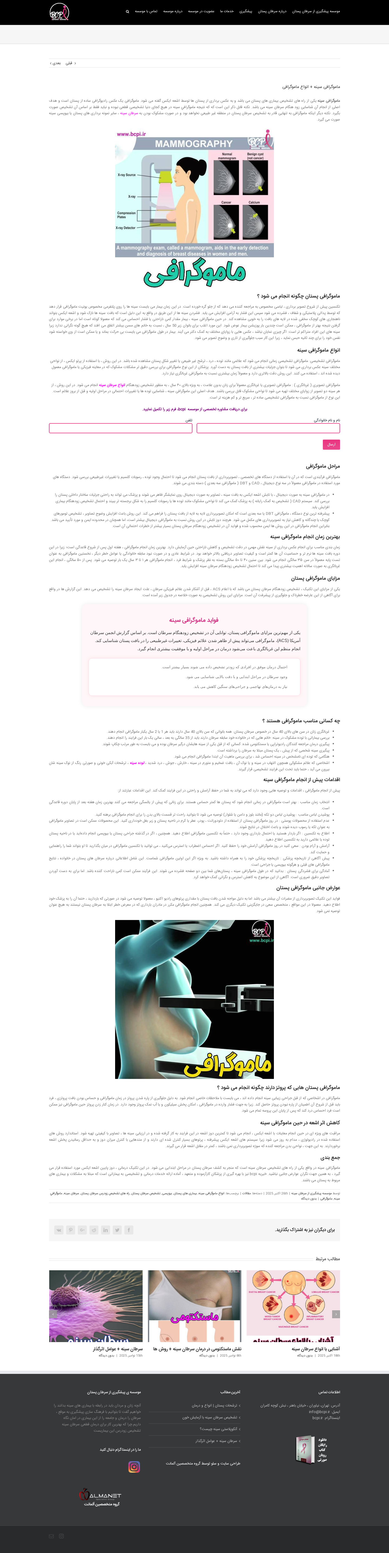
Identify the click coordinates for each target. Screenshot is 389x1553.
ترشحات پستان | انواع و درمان (313, 1284)
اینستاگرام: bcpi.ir (326, 1418)
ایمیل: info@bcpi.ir (324, 1412)
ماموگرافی (326, 1198)
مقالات (246, 1193)
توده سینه (137, 763)
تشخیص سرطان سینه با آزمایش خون (209, 1418)
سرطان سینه (129, 113)
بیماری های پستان (185, 1193)
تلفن (189, 420)
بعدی (57, 63)
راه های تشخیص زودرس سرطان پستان (105, 1193)
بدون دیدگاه (309, 1198)
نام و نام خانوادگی (327, 420)
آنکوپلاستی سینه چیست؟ (218, 1429)
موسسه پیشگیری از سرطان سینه (311, 1193)
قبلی (69, 63)
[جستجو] (127, 11)
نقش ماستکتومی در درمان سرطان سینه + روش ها (99, 1349)
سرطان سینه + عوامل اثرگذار (216, 1441)
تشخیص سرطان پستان (145, 1193)
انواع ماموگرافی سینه (211, 1193)
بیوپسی (167, 1193)
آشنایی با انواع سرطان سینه (217, 1349)
